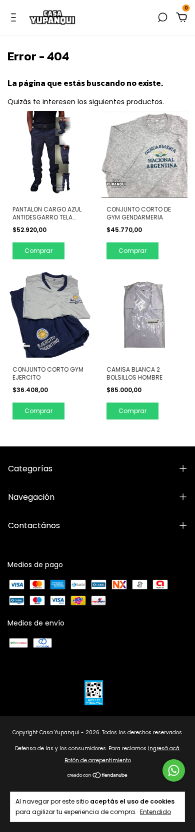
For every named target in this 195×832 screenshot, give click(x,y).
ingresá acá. (164, 748)
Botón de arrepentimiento (97, 760)
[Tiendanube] (97, 776)
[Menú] (15, 18)
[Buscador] (162, 18)
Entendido (155, 812)
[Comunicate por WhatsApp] (173, 770)
